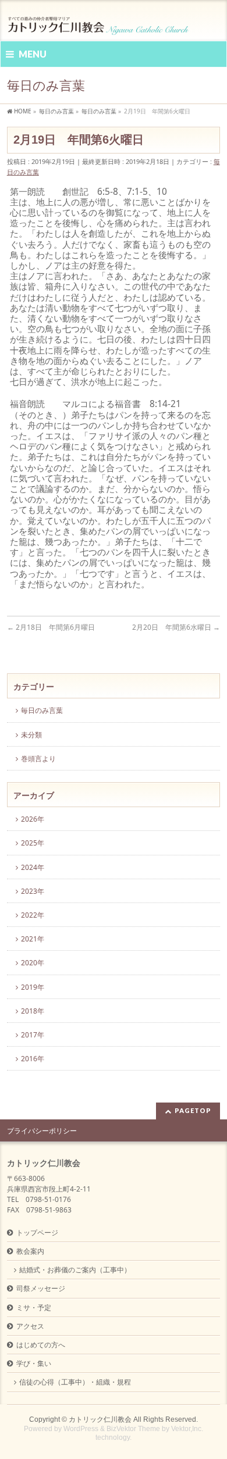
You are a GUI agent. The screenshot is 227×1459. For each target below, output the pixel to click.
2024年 (32, 867)
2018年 (32, 1011)
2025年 (32, 843)
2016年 (32, 1059)
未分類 (31, 735)
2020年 (32, 963)
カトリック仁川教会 (100, 1419)
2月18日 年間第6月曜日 (51, 627)
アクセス (30, 1326)
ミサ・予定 (33, 1307)
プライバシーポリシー (42, 1131)
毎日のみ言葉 (42, 710)
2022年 (32, 915)
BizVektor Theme (133, 1429)
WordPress (80, 1429)
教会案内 (30, 1251)
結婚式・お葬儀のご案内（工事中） (75, 1270)
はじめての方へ (40, 1345)
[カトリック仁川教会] (99, 22)
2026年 (32, 819)
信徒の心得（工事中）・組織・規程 (75, 1382)
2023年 (32, 891)
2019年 (32, 987)
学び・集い (33, 1363)
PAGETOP (193, 1110)
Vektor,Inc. (187, 1429)
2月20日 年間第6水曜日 (176, 627)
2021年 (32, 939)
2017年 (32, 1035)
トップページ (37, 1232)
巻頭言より (38, 759)
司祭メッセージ (40, 1288)
